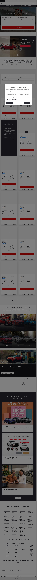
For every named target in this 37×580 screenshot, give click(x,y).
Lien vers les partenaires (8, 100)
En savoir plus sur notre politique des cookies (11, 99)
